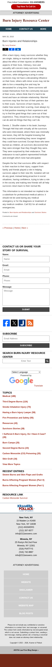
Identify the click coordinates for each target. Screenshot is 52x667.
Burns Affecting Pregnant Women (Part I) (23, 485)
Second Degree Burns (16, 448)
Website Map (26, 605)
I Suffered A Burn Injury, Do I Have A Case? (24, 436)
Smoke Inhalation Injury (17, 407)
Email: (6, 265)
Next (25, 228)
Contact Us (26, 29)
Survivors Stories (40, 212)
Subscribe (26, 345)
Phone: (6, 276)
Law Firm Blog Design (25, 650)
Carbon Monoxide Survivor (15, 498)
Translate (38, 386)
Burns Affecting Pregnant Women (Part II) (23, 480)
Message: (7, 287)
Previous (8, 228)
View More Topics (11, 464)
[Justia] (22, 323)
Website (26, 582)
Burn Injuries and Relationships (20, 212)
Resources (10, 423)
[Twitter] (14, 323)
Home (9, 29)
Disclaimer (26, 590)
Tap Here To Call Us (26, 6)
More (43, 29)
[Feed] (30, 323)
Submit (26, 309)
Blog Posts (26, 613)
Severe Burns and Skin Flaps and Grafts (23, 474)
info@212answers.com (26, 533)
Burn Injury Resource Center (26, 21)
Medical (9, 396)
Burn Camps (11, 442)
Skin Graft (10, 459)
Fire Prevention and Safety (18, 418)
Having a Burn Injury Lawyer (19, 412)
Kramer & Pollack (35, 643)
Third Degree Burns (15, 401)
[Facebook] (6, 323)
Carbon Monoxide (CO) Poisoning (22, 453)
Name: (6, 254)
